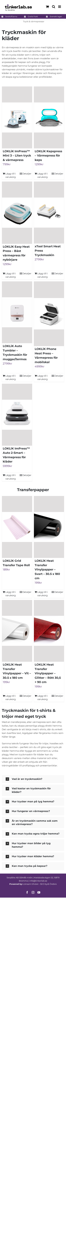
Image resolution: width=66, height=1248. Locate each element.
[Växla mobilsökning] (53, 6)
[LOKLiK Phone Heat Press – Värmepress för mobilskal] (49, 313)
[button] (33, 779)
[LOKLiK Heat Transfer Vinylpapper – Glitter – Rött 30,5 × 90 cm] (49, 631)
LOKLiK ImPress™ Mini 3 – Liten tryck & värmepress (17, 155)
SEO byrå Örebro (48, 884)
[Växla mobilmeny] (59, 6)
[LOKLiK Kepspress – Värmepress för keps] (49, 117)
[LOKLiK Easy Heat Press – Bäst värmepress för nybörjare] (17, 213)
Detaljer (26, 173)
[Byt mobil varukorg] (47, 6)
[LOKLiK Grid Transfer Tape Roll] (17, 527)
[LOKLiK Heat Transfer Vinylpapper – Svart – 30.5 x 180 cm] (49, 527)
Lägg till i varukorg (10, 175)
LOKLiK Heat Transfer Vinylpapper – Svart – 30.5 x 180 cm (47, 569)
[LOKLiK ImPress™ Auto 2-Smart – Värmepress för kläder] (17, 415)
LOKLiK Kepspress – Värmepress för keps (48, 155)
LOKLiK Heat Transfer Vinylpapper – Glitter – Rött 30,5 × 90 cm (48, 673)
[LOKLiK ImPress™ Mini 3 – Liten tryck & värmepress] (17, 117)
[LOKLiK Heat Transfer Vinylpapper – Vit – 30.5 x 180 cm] (17, 631)
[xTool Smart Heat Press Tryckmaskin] (49, 213)
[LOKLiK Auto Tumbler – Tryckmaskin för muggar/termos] (17, 312)
